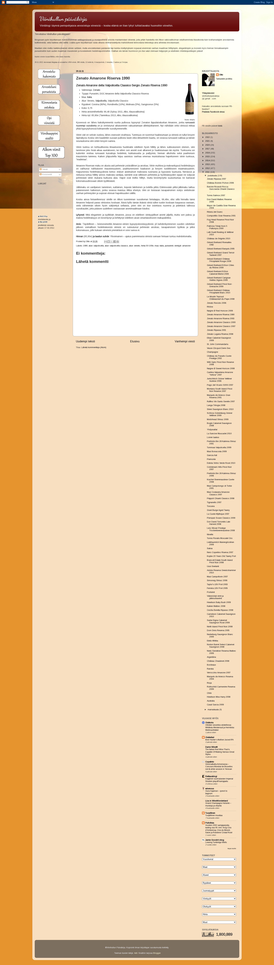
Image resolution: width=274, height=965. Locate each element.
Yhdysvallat (212, 429)
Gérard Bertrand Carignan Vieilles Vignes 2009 (219, 279)
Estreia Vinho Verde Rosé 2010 (221, 463)
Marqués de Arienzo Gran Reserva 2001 (218, 396)
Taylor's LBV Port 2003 (217, 584)
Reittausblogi (211, 776)
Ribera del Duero (214, 212)
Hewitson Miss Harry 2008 (218, 697)
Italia (89, 97)
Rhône (210, 307)
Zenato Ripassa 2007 (216, 179)
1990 (85, 246)
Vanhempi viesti (185, 341)
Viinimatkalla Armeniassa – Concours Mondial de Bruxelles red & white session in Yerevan (218, 766)
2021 (207, 141)
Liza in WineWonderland (216, 801)
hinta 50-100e (147, 246)
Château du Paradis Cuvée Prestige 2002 (219, 357)
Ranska (210, 669)
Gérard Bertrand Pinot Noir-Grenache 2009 (219, 285)
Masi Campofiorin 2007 (217, 577)
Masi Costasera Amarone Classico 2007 (218, 493)
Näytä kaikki (232, 848)
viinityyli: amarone (182, 246)
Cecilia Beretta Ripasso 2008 (220, 610)
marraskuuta (213, 709)
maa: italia (159, 246)
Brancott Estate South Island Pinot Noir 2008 (220, 561)
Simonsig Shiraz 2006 (217, 580)
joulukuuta (213, 176)
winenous (209, 788)
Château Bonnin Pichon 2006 (220, 183)
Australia (211, 701)
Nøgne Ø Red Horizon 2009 (220, 311)
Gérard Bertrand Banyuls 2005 (221, 249)
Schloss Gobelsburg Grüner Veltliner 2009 (219, 414)
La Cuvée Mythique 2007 (218, 514)
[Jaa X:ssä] (111, 241)
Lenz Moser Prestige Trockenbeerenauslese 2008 (221, 529)
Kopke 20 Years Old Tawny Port (221, 556)
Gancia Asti (212, 455)
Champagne (212, 352)
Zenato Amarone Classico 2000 (221, 322)
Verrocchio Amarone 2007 (219, 673)
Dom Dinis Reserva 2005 (218, 630)
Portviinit (211, 592)
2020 (207, 145)
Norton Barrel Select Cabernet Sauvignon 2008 (220, 645)
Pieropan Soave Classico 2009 (221, 518)
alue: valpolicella (96, 246)
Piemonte (211, 459)
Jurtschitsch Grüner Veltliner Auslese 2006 (219, 380)
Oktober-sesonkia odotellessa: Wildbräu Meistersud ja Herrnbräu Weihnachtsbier (219, 727)
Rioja (209, 683)
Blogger (156, 953)
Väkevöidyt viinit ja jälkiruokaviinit (215, 597)
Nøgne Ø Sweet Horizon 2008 (221, 368)
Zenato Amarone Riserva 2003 (220, 318)
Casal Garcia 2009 (215, 705)
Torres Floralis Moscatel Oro (219, 538)
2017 (207, 149)
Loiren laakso (213, 437)
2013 (207, 164)
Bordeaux (211, 665)
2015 (207, 156)
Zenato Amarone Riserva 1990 (220, 314)
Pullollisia (209, 823)
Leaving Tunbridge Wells (216, 842)
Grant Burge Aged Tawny (218, 510)
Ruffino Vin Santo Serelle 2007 (221, 401)
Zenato (96, 90)
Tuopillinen (210, 813)
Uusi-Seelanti (213, 566)
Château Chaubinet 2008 (218, 661)
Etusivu (135, 341)
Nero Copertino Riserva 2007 (220, 552)
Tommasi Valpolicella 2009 (219, 447)
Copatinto (209, 762)
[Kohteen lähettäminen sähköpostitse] (105, 241)
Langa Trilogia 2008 (216, 405)
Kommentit (47, 174)
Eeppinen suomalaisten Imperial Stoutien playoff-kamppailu (219, 780)
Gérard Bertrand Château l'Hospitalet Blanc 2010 (218, 291)
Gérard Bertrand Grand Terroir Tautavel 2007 (220, 254)
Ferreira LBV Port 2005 (217, 588)
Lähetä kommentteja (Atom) (93, 347)
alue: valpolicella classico (116, 246)
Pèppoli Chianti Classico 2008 (220, 498)
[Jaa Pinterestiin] (117, 241)
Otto (88, 241)
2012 (207, 168)
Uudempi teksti (85, 341)
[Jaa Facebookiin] (114, 241)
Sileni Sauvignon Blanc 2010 (220, 409)
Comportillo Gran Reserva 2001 (221, 216)
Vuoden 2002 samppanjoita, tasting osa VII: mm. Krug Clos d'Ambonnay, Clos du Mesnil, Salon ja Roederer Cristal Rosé (218, 829)
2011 (207, 172)
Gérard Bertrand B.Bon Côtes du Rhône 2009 (220, 266)
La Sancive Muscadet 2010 (219, 433)
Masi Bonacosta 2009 (217, 451)
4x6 (135, 953)
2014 (207, 160)
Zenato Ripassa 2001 (216, 330)
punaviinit (169, 246)
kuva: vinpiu (190, 120)
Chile (209, 693)
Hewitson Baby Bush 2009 (219, 602)
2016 (207, 153)
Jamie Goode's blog (214, 840)
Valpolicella (101, 100)
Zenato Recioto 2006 (216, 303)
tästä (220, 126)
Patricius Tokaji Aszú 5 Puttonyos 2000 (217, 227)
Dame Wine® (211, 747)
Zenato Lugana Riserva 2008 (220, 334)
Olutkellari (209, 737)
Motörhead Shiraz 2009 (217, 419)
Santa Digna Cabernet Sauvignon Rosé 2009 (218, 621)
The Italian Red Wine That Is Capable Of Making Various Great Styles (219, 751)
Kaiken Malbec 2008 (216, 606)
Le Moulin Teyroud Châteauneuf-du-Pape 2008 (220, 298)
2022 (207, 137)
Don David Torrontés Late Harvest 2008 (218, 523)
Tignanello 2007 (214, 502)
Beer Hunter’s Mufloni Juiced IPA (219, 740)
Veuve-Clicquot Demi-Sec (219, 348)
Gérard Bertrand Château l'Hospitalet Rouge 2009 (219, 260)
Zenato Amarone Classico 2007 (221, 326)
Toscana (211, 506)
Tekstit (45, 169)
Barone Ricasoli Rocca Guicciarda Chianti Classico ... (221, 189)
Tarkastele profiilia (224, 79)
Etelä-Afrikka (212, 641)
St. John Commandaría (217, 344)
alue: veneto (134, 246)
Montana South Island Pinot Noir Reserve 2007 (219, 390)
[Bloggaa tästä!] (108, 241)
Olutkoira (209, 722)
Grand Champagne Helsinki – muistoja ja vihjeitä (218, 804)
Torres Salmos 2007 (216, 195)
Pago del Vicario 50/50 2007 (220, 385)
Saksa (209, 548)
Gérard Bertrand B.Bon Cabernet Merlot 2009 (218, 272)
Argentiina (211, 657)
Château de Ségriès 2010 (218, 238)
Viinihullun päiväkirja (63, 18)
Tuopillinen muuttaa (213, 815)
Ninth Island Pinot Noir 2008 (219, 627)
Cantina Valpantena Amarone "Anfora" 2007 (220, 373)
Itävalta (210, 534)
